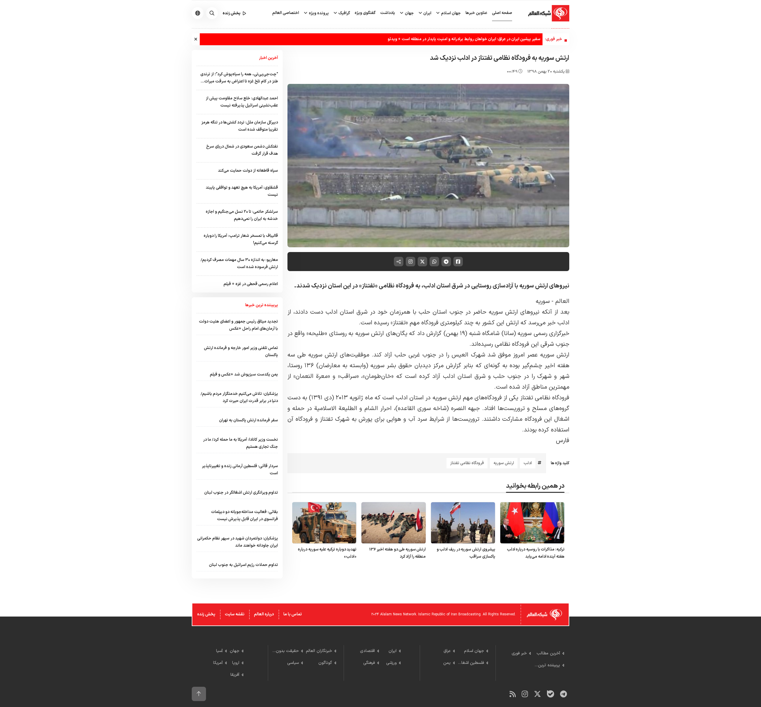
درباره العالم (264, 614)
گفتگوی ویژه (365, 13)
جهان (409, 13)
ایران (426, 13)
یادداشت (387, 13)
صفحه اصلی (502, 13)
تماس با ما (292, 614)
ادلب (527, 463)
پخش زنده (206, 614)
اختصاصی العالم (285, 13)
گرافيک (343, 13)
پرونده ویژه (318, 13)
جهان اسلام (450, 13)
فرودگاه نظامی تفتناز (467, 463)
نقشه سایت (234, 614)
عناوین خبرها (476, 13)
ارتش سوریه (503, 463)
